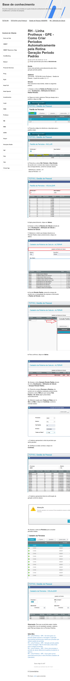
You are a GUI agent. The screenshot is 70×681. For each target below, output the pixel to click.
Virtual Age (6, 168)
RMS (4, 127)
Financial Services (8, 68)
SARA (5, 132)
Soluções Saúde (7, 144)
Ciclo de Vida (7, 38)
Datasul (5, 62)
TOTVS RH (5, 20)
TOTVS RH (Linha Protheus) (19, 20)
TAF (4, 150)
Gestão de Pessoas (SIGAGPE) (38, 20)
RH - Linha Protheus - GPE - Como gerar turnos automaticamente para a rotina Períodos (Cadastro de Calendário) (43, 655)
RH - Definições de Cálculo (57, 20)
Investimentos (7, 97)
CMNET (5, 44)
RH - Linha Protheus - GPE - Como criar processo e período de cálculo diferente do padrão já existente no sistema (43, 650)
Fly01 (4, 79)
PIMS (4, 109)
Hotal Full (6, 85)
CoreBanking (7, 56)
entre (35, 676)
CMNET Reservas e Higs (10, 50)
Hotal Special (7, 91)
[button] (47, 663)
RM (4, 121)
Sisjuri (5, 138)
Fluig (4, 73)
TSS (4, 162)
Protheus (5, 115)
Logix (4, 103)
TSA (4, 156)
